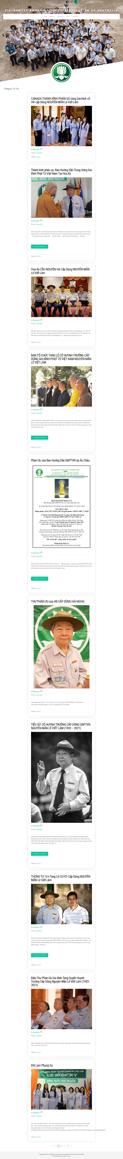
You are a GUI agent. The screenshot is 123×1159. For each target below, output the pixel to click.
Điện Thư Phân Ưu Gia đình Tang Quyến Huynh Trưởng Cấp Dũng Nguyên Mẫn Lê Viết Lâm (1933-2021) (60, 981)
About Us (51, 16)
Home (45, 16)
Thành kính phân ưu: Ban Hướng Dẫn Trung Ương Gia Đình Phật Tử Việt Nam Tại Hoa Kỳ (61, 171)
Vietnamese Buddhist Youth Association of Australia (61, 10)
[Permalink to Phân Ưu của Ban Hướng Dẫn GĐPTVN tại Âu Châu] (61, 507)
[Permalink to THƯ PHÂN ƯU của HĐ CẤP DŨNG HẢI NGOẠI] (61, 646)
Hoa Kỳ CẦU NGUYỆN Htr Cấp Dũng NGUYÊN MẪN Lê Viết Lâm (60, 271)
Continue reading (40, 247)
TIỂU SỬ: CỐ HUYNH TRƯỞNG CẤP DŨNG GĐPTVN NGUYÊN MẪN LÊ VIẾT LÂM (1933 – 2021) (60, 726)
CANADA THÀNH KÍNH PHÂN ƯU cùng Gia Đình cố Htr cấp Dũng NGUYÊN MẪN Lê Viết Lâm (60, 100)
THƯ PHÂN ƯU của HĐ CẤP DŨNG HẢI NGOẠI (57, 601)
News (67, 16)
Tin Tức (39, 157)
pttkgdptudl (36, 149)
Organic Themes (67, 1156)
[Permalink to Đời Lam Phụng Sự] (61, 1089)
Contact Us (75, 16)
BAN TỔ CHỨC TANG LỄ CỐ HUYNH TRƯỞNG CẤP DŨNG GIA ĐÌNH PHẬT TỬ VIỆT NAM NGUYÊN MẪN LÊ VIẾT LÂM (61, 358)
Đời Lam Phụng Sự (42, 1065)
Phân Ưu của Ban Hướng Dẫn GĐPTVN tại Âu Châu (60, 460)
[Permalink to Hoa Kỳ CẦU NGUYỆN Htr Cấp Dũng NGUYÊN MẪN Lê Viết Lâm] (61, 297)
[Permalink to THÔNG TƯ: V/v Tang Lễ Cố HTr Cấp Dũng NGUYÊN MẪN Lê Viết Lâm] (61, 904)
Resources (60, 16)
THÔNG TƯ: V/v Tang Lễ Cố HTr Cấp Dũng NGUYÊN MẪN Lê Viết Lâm (60, 878)
